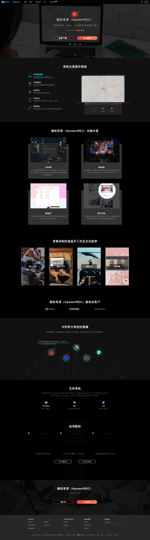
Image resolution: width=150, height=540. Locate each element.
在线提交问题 (87, 525)
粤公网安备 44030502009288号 (87, 535)
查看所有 (64, 461)
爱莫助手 (46, 522)
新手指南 (88, 461)
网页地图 (66, 525)
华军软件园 (46, 525)
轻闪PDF (52, 2)
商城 (25, 2)
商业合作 (86, 528)
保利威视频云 (31, 528)
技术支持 (38, 2)
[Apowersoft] (5, 2)
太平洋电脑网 (31, 525)
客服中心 (86, 522)
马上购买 (87, 38)
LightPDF (30, 522)
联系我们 (66, 522)
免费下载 (63, 38)
